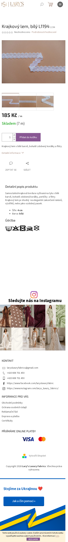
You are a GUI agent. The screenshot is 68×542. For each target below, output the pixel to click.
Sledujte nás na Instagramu (35, 301)
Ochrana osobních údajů (14, 407)
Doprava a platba (10, 416)
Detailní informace (11, 153)
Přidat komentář (20, 277)
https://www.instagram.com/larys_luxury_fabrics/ (33, 388)
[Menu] (60, 4)
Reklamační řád (10, 412)
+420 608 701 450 (15, 373)
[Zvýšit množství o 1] (14, 135)
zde (57, 535)
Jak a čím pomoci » (23, 501)
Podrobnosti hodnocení (44, 32)
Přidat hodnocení (42, 258)
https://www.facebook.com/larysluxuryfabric (30, 383)
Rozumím (33, 539)
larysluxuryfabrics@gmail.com (22, 368)
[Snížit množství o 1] (14, 139)
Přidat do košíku (28, 137)
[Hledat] (41, 4)
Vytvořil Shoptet (37, 456)
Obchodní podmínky (12, 403)
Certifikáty (7, 421)
